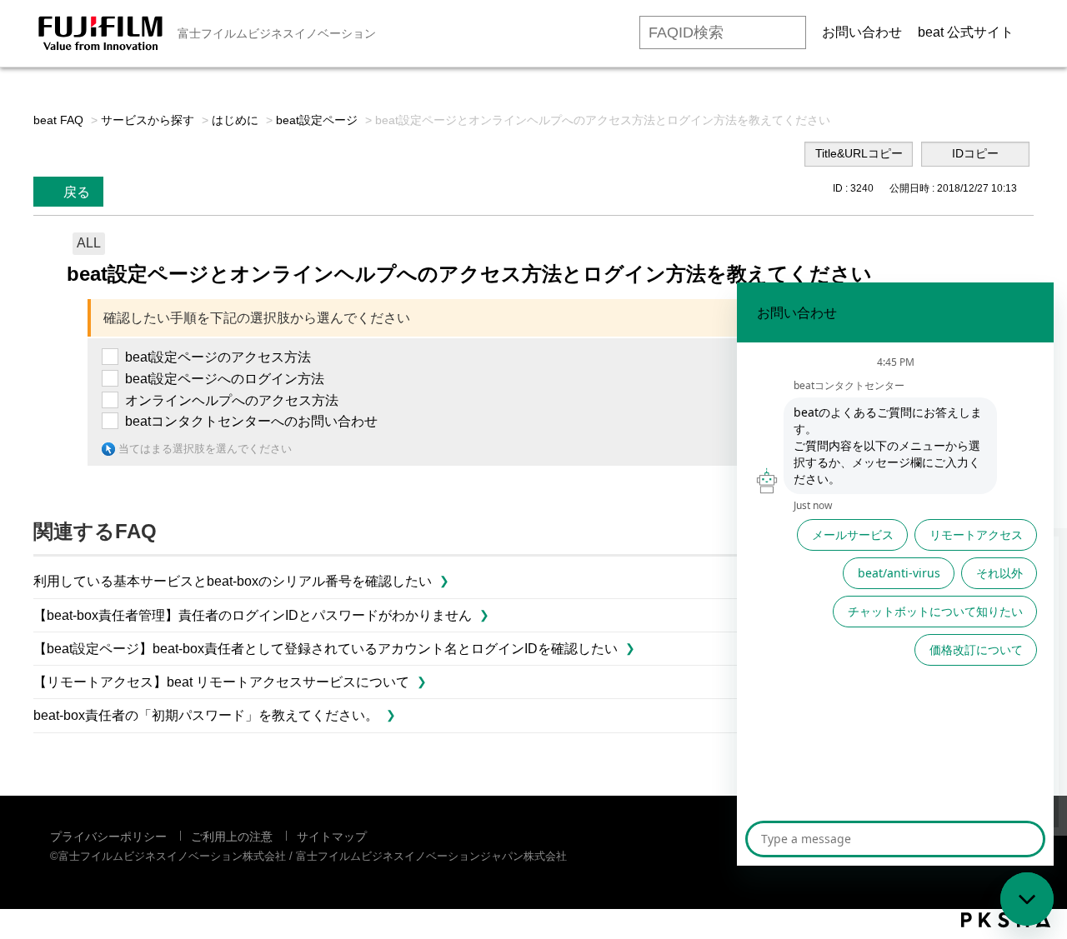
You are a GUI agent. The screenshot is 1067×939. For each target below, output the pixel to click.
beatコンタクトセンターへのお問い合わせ (251, 421)
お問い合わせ (862, 32)
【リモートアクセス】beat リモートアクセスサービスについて (221, 682)
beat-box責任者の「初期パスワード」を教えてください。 (205, 715)
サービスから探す (147, 120)
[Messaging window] (895, 574)
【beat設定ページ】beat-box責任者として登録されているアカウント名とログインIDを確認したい (325, 649)
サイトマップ (332, 836)
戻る (76, 192)
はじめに (235, 120)
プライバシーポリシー (108, 836)
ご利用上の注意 (232, 836)
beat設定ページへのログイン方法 (224, 379)
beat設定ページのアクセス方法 (218, 357)
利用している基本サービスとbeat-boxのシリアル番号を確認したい (232, 581)
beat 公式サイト (966, 32)
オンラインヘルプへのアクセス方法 (231, 400)
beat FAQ (58, 120)
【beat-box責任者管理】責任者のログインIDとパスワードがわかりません (252, 615)
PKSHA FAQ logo (1005, 920)
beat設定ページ (317, 120)
